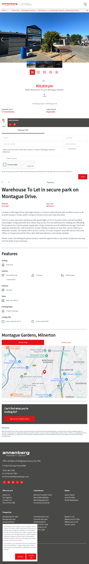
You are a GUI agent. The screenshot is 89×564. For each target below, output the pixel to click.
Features (50, 182)
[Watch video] (38, 72)
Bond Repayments (41, 500)
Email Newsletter (71, 500)
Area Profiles (70, 497)
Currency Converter (42, 503)
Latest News (70, 495)
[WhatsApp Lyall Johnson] (14, 124)
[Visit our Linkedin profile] (8, 482)
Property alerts (11, 158)
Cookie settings (9, 556)
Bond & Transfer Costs (43, 495)
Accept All (31, 556)
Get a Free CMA (9, 503)
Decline (20, 557)
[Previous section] (2, 182)
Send (83, 177)
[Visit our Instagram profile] (13, 482)
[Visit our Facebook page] (4, 482)
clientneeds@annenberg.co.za (16, 476)
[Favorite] (83, 10)
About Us (6, 495)
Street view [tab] (66, 342)
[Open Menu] (85, 4)
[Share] (87, 10)
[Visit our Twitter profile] (17, 482)
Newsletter (72, 149)
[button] (2, 39)
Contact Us (7, 500)
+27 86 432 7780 (10, 473)
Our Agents (7, 497)
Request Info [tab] (23, 130)
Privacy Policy (68, 171)
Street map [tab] (22, 342)
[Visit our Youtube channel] (21, 482)
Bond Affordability (41, 497)
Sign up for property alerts (19, 419)
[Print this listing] (50, 72)
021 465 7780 (9, 470)
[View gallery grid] (44, 72)
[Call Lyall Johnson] (10, 124)
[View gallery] (32, 72)
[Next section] (9, 182)
